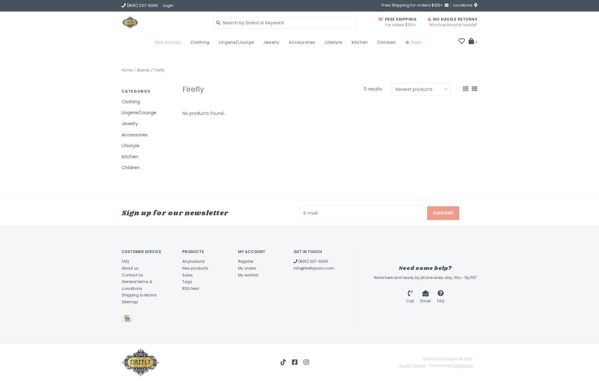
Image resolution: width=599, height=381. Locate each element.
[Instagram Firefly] (306, 362)
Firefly (159, 70)
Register (245, 261)
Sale (415, 42)
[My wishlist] (462, 42)
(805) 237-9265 (312, 261)
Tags (187, 281)
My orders (247, 268)
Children (386, 42)
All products (193, 261)
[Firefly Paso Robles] (163, 22)
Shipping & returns (139, 295)
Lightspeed (462, 365)
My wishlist (248, 275)
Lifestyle (333, 42)
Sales (187, 275)
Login (168, 5)
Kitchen (360, 42)
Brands (143, 70)
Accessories (302, 42)
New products (195, 268)
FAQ (125, 261)
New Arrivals (168, 42)
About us (130, 268)
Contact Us (132, 275)
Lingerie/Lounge (236, 42)
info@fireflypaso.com (314, 268)
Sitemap (130, 302)
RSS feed (190, 288)
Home (127, 70)
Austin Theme (412, 365)
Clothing (200, 42)
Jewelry (271, 42)
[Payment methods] (128, 319)
